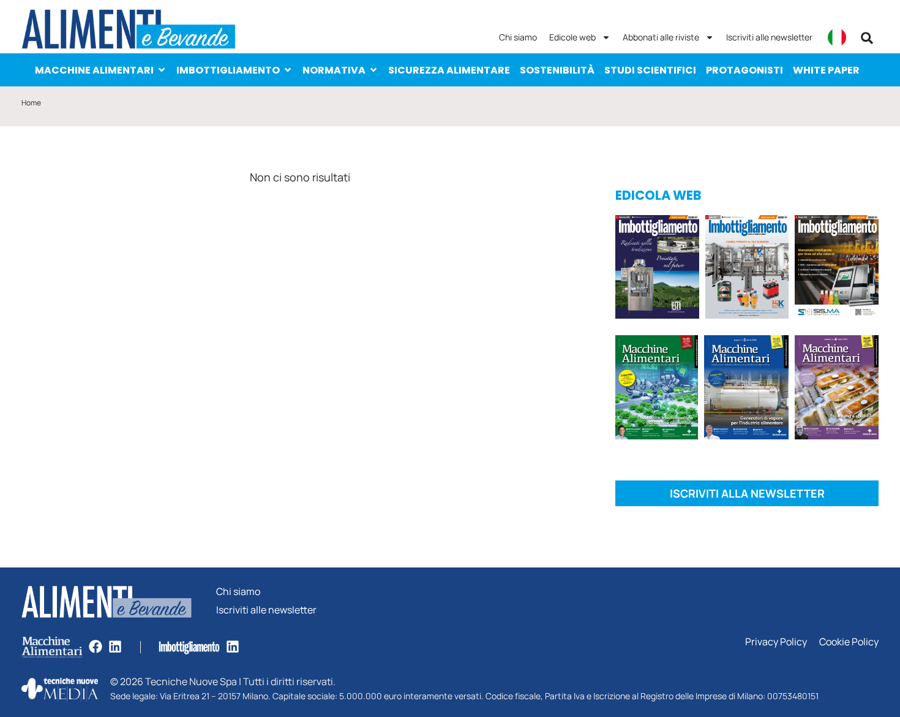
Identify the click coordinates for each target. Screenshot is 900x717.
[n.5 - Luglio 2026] (747, 269)
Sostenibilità (557, 70)
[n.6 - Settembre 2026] (657, 269)
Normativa (334, 70)
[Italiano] (837, 37)
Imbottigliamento (228, 70)
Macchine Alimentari (94, 70)
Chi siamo (518, 37)
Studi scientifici (650, 70)
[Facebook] (95, 646)
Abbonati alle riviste (661, 37)
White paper (826, 70)
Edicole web (572, 37)
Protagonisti (744, 70)
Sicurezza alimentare (449, 70)
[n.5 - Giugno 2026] (746, 389)
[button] (867, 38)
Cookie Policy (849, 642)
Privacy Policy (776, 642)
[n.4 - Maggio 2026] (837, 269)
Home (31, 102)
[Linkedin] (115, 646)
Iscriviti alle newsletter (769, 37)
